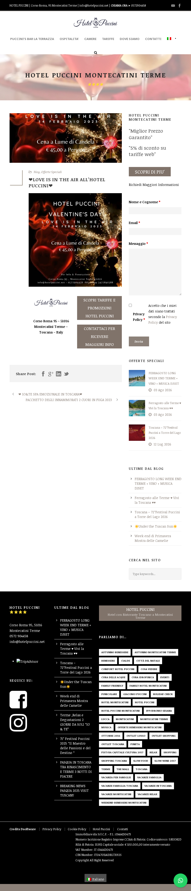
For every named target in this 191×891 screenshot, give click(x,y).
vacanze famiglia (149, 777)
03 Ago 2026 (163, 390)
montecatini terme (154, 719)
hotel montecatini (115, 702)
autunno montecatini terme (155, 652)
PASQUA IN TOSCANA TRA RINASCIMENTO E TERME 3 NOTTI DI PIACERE (76, 769)
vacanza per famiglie (116, 777)
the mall (122, 769)
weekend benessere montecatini (124, 802)
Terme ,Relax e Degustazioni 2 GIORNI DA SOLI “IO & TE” (75, 722)
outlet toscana (112, 744)
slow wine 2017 (165, 760)
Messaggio (138, 243)
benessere (108, 660)
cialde (125, 660)
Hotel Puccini (101, 829)
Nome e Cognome (144, 202)
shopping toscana (114, 760)
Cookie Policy (77, 829)
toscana (141, 769)
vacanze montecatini (116, 794)
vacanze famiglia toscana (119, 785)
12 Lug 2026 (162, 444)
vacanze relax (147, 794)
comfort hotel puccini (117, 669)
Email (134, 223)
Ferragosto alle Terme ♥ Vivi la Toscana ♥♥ (72, 649)
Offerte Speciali (51, 172)
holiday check (163, 694)
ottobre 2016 (110, 735)
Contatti (122, 829)
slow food (140, 760)
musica (106, 727)
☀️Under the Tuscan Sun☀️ (156, 526)
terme (105, 769)
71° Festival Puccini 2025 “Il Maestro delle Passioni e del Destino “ (75, 745)
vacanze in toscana (158, 785)
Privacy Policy (139, 317)
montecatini (125, 719)
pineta (135, 744)
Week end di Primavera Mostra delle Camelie (153, 538)
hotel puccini (144, 702)
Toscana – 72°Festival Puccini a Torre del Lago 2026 (165, 432)
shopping (170, 752)
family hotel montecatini (148, 685)
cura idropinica (143, 677)
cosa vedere (149, 669)
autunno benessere (114, 652)
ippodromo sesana (159, 710)
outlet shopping (164, 735)
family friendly (112, 685)
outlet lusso (135, 735)
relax (153, 752)
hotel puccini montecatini (120, 710)
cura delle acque (113, 677)
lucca (105, 719)
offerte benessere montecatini (140, 727)
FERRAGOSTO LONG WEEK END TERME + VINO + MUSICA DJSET (164, 378)
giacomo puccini (135, 694)
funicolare (109, 694)
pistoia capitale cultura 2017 (122, 752)
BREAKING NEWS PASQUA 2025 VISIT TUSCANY (74, 790)
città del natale (148, 660)
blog (37, 172)
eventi (164, 677)
